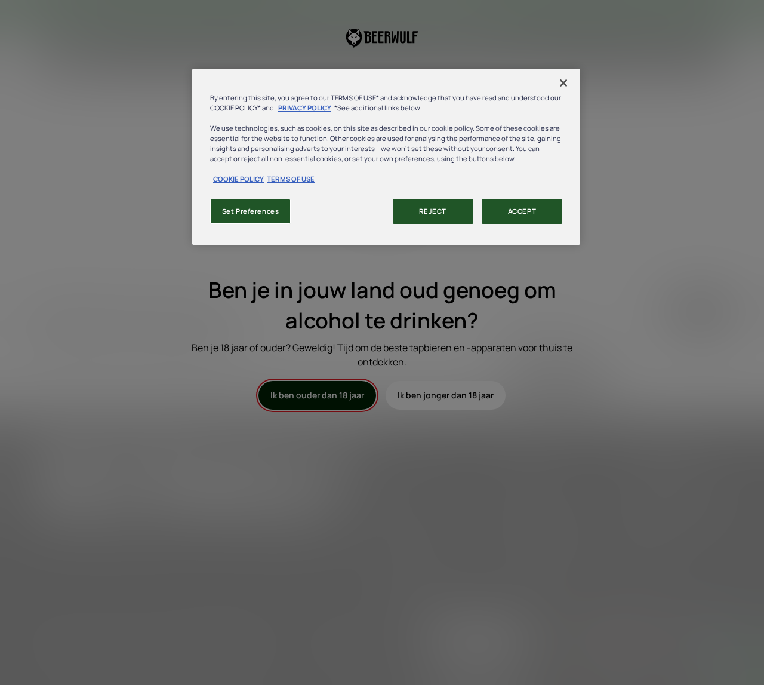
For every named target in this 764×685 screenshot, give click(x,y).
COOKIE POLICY (238, 178)
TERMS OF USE (291, 178)
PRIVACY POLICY (304, 107)
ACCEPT (522, 211)
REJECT (432, 211)
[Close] (563, 83)
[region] (386, 157)
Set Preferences (250, 211)
